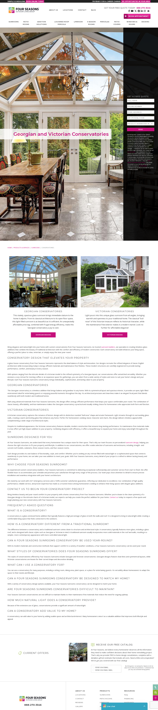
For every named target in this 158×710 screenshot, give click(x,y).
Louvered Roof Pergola (61, 23)
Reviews (79, 702)
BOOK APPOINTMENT (139, 16)
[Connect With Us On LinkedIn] (142, 11)
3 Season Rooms (91, 23)
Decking (145, 22)
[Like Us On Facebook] (129, 11)
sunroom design (132, 442)
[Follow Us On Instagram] (145, 11)
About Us (53, 10)
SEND (140, 129)
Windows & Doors (132, 23)
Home (10, 248)
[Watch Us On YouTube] (132, 11)
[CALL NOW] (155, 687)
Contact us (114, 497)
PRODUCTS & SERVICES (22, 248)
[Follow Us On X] (135, 11)
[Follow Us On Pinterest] (139, 11)
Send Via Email (101, 667)
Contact (82, 10)
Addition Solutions (42, 23)
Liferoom (78, 22)
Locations (68, 10)
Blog (93, 10)
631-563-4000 (131, 152)
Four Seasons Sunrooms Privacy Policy (138, 161)
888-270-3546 (33, 705)
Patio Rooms (26, 23)
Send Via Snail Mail (104, 670)
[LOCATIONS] (155, 698)
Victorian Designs (115, 335)
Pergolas (104, 22)
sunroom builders (108, 347)
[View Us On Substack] (148, 11)
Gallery (79, 706)
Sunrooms (14, 22)
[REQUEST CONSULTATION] (155, 692)
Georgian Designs (43, 335)
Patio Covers (116, 23)
